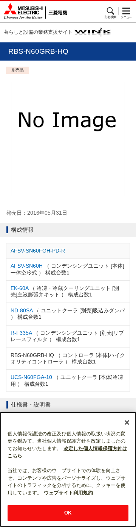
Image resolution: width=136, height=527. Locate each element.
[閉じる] (127, 422)
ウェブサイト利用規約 (68, 493)
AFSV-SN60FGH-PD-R (38, 251)
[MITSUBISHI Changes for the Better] (33, 11)
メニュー (126, 11)
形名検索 (111, 11)
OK (67, 513)
